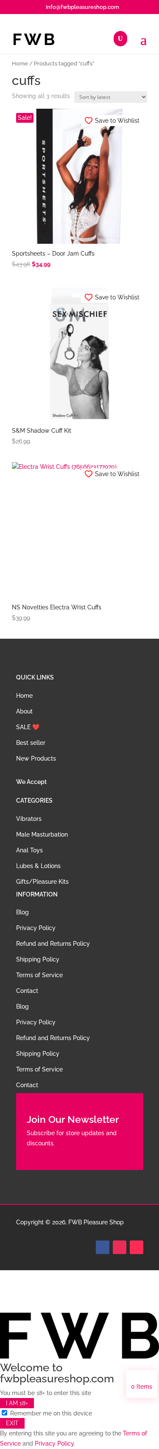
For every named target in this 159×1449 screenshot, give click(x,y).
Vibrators (29, 818)
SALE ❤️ (27, 727)
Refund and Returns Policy (53, 943)
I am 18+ (17, 1403)
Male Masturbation (42, 834)
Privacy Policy (36, 928)
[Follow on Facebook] (102, 1247)
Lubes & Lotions (38, 866)
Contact (27, 990)
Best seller (30, 742)
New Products (36, 758)
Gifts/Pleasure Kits (42, 881)
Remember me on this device (50, 1413)
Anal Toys (29, 850)
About (24, 711)
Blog (22, 912)
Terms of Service (39, 975)
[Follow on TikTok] (136, 1247)
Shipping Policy (37, 959)
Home (20, 63)
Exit (12, 1423)
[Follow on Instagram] (119, 1247)
